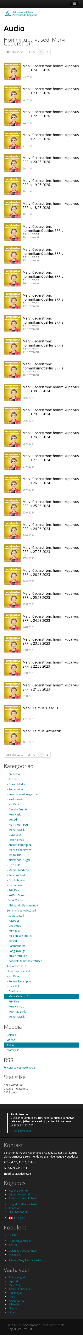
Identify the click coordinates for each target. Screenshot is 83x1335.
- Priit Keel (13, 890)
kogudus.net (16, 1300)
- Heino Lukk (14, 885)
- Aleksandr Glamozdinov (22, 905)
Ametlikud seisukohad (22, 1198)
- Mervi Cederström (19, 850)
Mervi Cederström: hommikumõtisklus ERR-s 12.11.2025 (43, 322)
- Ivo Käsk (13, 804)
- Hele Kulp (13, 865)
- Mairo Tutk (14, 855)
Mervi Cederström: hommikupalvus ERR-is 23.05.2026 (51, 90)
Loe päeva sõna (22, 1130)
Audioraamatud (16, 966)
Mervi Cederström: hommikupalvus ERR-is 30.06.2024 (51, 389)
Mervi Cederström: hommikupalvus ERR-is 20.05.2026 (51, 159)
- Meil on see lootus (19, 936)
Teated (13, 1245)
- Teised (12, 819)
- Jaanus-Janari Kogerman (23, 794)
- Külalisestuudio (17, 956)
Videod (11, 1040)
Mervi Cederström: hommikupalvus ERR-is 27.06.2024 (51, 457)
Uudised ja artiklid (20, 1241)
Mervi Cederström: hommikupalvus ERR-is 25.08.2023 (51, 595)
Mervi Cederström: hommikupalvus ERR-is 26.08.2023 (51, 572)
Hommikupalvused (18, 971)
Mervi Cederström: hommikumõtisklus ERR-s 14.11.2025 (43, 276)
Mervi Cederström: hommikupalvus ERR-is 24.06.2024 (51, 526)
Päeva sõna (16, 1260)
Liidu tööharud (18, 1212)
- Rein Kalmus (15, 840)
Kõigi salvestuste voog (20, 1067)
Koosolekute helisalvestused (24, 961)
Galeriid (11, 1035)
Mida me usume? (19, 1194)
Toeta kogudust (19, 1277)
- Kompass (13, 930)
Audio (10, 1045)
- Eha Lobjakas (16, 880)
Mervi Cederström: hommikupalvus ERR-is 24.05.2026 (51, 68)
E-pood (13, 1281)
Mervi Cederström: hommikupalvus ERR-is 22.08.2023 (51, 664)
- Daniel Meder (16, 784)
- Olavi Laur (14, 834)
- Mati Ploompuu (17, 824)
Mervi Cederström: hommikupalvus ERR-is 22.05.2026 (51, 113)
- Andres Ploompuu (19, 845)
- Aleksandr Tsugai (18, 860)
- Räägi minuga (16, 951)
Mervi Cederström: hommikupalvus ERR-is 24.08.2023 (51, 618)
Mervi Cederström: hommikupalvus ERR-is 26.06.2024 (51, 480)
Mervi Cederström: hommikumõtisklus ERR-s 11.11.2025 (43, 345)
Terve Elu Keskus (19, 1289)
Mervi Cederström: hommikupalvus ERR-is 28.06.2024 (51, 434)
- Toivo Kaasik (16, 829)
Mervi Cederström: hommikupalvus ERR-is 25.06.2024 (51, 503)
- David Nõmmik (17, 809)
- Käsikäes (13, 920)
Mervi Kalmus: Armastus (42, 731)
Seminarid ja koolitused (21, 910)
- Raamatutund (16, 946)
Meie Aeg (14, 1285)
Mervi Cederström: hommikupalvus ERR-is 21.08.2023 (51, 687)
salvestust (14, 52)
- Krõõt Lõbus (15, 895)
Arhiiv (12, 1296)
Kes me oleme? (18, 1190)
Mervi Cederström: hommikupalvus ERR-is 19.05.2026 (51, 182)
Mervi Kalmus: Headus (40, 708)
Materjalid (13, 1050)
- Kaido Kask (14, 799)
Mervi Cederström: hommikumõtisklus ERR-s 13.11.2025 (43, 299)
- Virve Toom (15, 900)
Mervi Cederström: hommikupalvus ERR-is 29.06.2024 (51, 412)
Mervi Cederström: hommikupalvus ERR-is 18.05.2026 (51, 205)
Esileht (13, 1235)
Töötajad (14, 1208)
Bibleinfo (14, 1304)
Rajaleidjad (15, 1293)
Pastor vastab (33, 1260)
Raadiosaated (15, 915)
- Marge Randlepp (18, 870)
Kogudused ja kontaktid (23, 1204)
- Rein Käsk (14, 814)
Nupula (13, 1308)
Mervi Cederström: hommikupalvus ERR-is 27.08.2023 (51, 549)
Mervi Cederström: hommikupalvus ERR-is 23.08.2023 (51, 641)
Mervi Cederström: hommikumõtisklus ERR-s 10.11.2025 (43, 368)
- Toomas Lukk (16, 875)
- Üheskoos (14, 925)
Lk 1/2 (31, 52)
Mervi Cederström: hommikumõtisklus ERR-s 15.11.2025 (43, 253)
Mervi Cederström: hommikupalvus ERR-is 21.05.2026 (51, 136)
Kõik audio (13, 774)
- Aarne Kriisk (15, 789)
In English (19, 1218)
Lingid (12, 1312)
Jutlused (12, 779)
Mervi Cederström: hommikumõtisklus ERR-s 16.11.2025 (43, 230)
